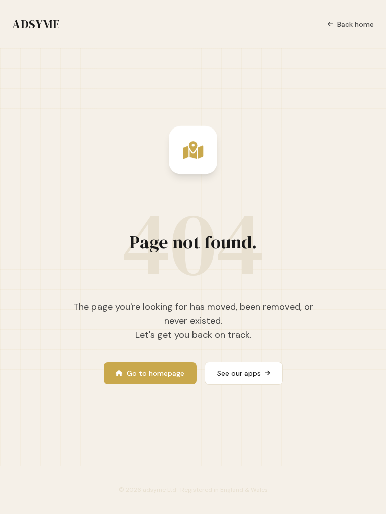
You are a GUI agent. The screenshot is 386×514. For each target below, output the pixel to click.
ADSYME (36, 24)
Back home (355, 24)
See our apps (239, 373)
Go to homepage (155, 373)
